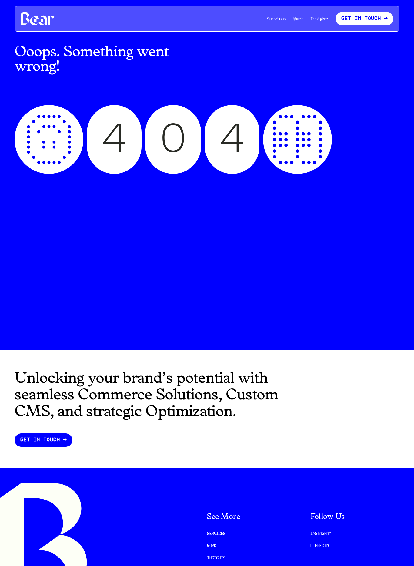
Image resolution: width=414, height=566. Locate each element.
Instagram (320, 534)
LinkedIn (319, 546)
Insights (319, 19)
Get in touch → (43, 439)
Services (276, 19)
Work (298, 19)
